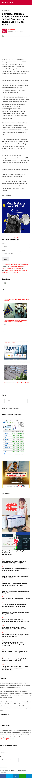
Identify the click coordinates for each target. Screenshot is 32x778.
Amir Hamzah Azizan (11, 264)
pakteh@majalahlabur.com (7, 739)
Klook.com (16, 237)
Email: (4, 250)
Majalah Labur (7, 2)
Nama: (4, 243)
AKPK (4, 264)
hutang (26, 264)
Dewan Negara (21, 264)
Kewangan (5, 10)
